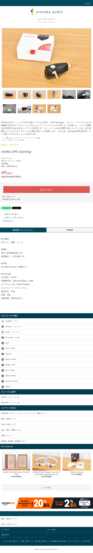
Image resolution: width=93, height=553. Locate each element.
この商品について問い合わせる (13, 217)
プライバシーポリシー (74, 541)
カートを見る (52, 529)
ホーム (4, 138)
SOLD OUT (46, 189)
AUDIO (16, 140)
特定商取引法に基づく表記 (11, 199)
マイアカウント (6, 529)
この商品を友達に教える (11, 214)
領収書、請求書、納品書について (14, 441)
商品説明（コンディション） (23, 230)
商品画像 (70, 230)
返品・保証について (9, 197)
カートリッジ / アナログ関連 (32, 138)
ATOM (87, 541)
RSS (83, 541)
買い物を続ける (8, 221)
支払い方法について (8, 424)
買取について (6, 435)
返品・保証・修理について (11, 430)
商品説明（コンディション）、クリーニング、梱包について (24, 413)
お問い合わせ (5, 534)
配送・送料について (8, 419)
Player (16, 138)
